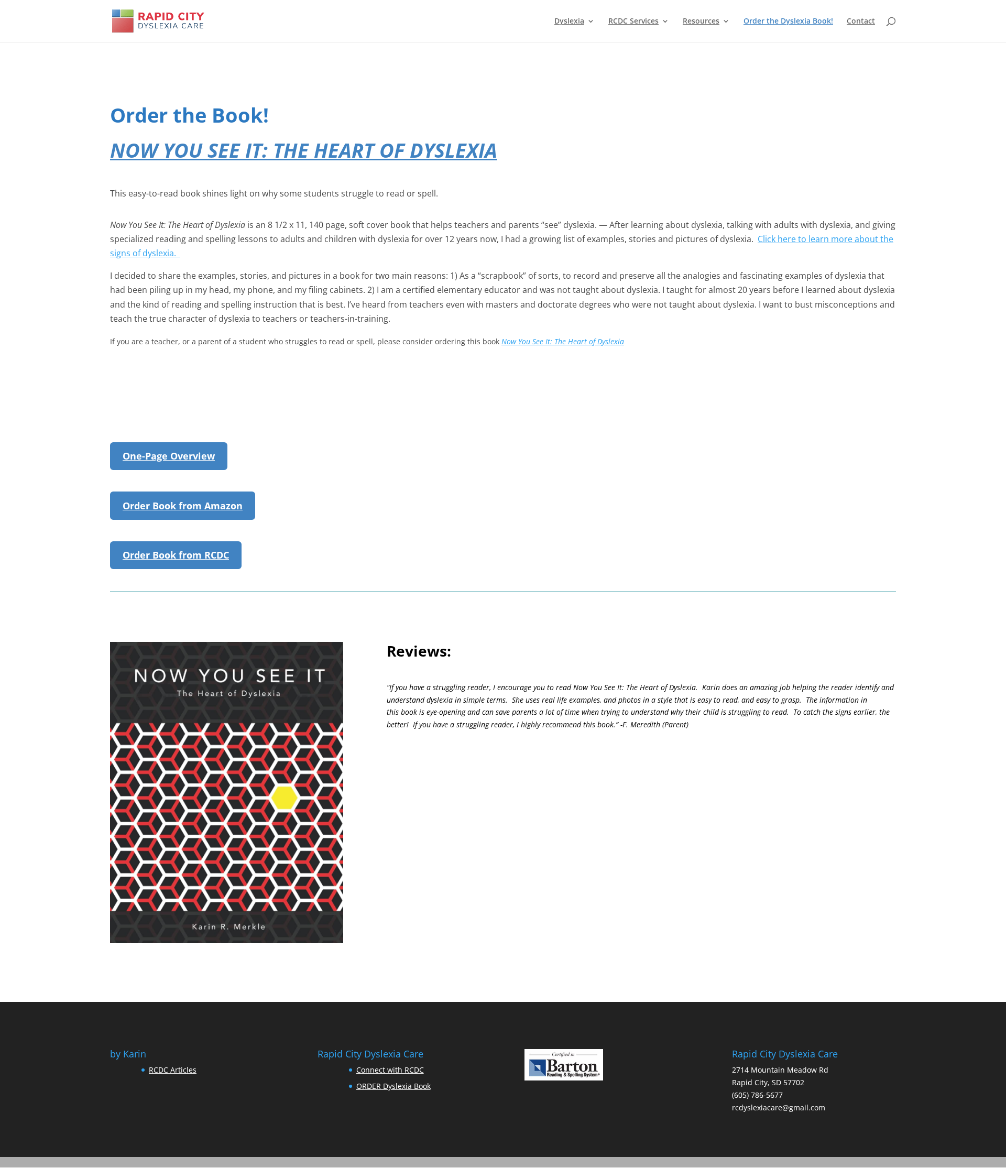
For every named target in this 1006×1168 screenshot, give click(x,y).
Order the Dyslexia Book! (788, 21)
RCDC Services (633, 21)
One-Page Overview (169, 456)
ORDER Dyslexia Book (393, 1086)
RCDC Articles (172, 1070)
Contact (861, 21)
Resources (701, 21)
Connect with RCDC (390, 1070)
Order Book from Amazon (183, 505)
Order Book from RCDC (176, 555)
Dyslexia (569, 21)
